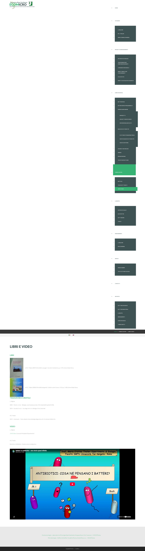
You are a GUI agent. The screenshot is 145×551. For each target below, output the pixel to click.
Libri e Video (121, 188)
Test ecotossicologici (124, 271)
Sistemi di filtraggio (123, 58)
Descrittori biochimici (126, 119)
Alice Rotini (121, 213)
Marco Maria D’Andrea (123, 37)
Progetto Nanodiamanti (121, 49)
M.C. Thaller (121, 33)
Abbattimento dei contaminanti (122, 72)
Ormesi (119, 152)
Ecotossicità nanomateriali (127, 135)
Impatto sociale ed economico (126, 80)
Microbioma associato (126, 123)
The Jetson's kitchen (123, 160)
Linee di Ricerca (122, 320)
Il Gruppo (120, 313)
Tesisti (119, 221)
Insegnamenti (121, 316)
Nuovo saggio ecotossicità (127, 138)
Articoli (120, 181)
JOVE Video (13, 433)
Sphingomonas (122, 156)
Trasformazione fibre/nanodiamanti (123, 63)
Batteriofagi (121, 101)
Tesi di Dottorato (122, 185)
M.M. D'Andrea (121, 246)
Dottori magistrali (123, 309)
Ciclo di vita (121, 76)
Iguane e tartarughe (123, 148)
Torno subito (121, 324)
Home (116, 7)
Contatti (117, 283)
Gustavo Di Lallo (122, 210)
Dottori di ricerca (123, 305)
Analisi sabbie (121, 267)
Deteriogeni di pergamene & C (125, 105)
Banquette (123, 115)
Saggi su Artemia (124, 142)
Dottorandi (121, 217)
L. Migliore (120, 29)
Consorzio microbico (123, 67)
